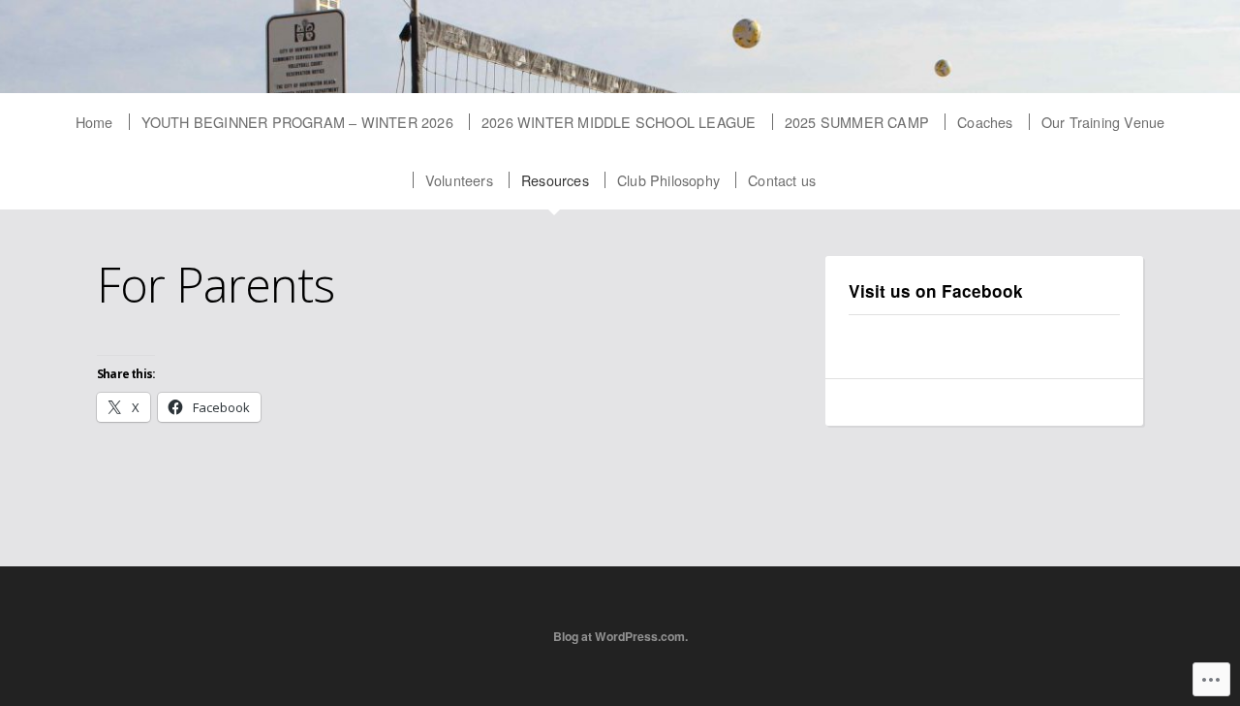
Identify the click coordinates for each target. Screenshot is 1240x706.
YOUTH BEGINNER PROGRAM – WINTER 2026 (297, 121)
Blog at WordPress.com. (620, 636)
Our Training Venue (1103, 121)
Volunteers (459, 180)
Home (94, 121)
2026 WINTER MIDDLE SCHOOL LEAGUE (618, 121)
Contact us (782, 180)
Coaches (984, 121)
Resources (555, 180)
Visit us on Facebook (936, 291)
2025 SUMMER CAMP (857, 121)
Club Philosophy (668, 180)
